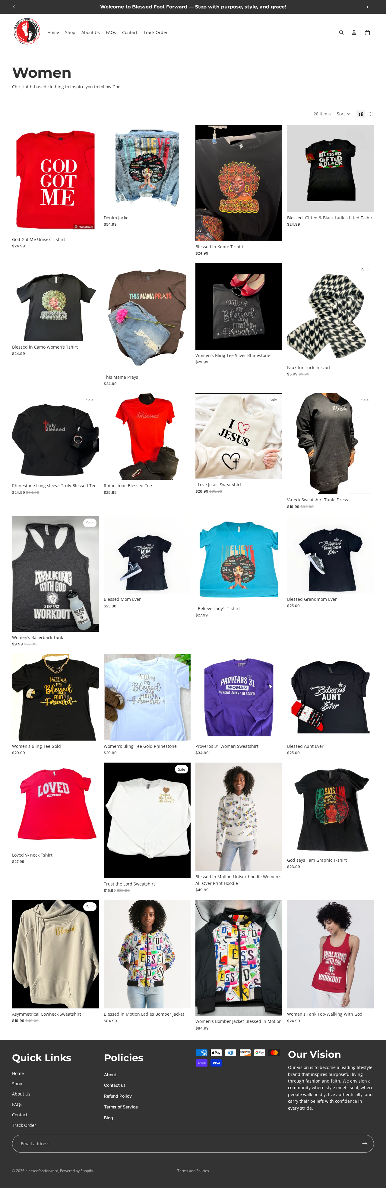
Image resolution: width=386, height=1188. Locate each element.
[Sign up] (365, 1143)
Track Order (24, 1125)
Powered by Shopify (76, 1170)
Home (18, 1073)
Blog (108, 1117)
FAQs (17, 1104)
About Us (21, 1094)
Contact (19, 1114)
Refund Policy (118, 1096)
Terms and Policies (193, 1170)
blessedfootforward (41, 1170)
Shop (17, 1083)
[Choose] (89, 224)
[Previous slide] (14, 7)
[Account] (354, 32)
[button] (343, 114)
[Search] (341, 32)
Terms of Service (121, 1106)
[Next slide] (367, 7)
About (110, 1074)
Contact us (115, 1085)
